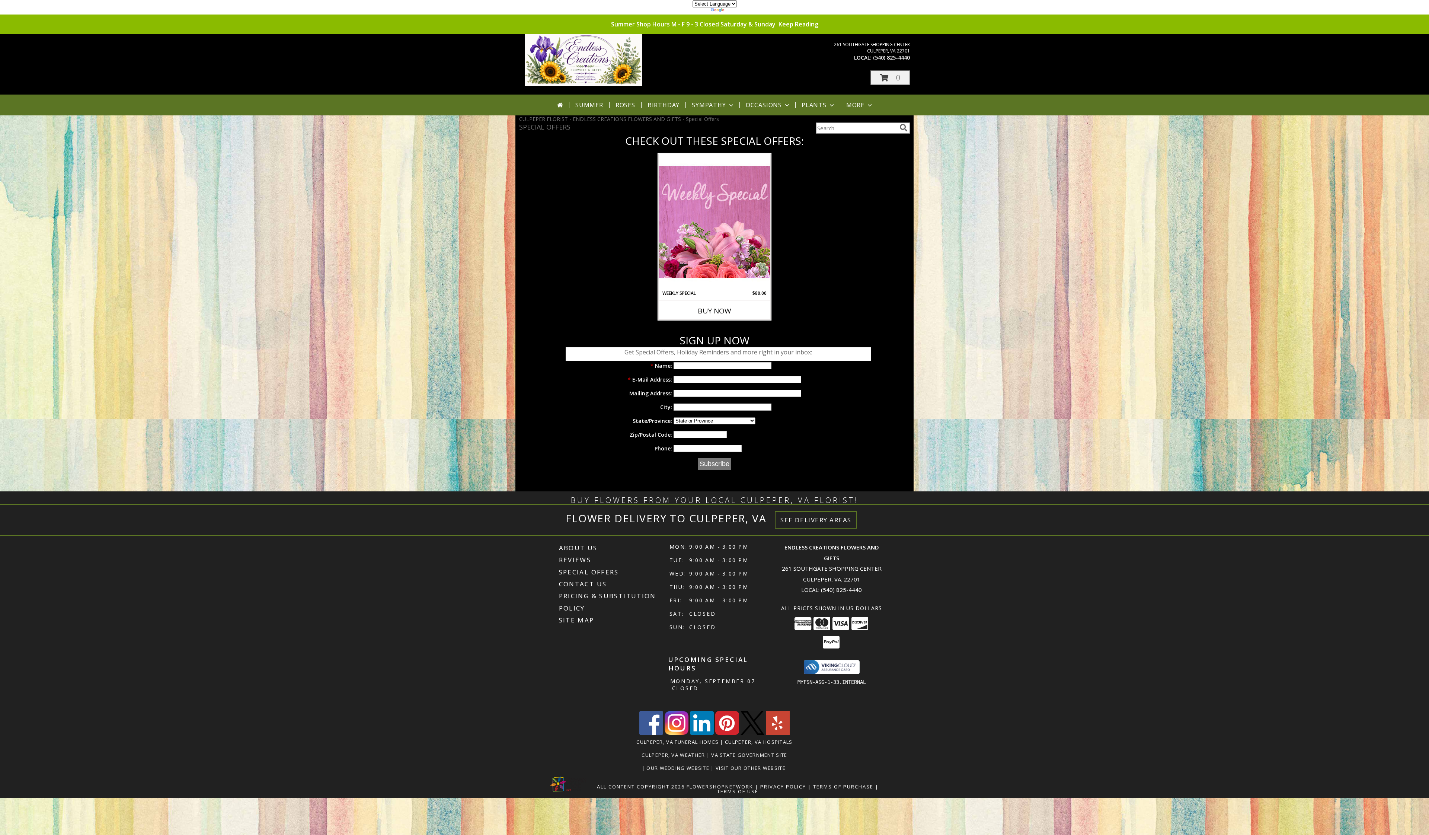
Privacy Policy (783, 786)
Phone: (663, 448)
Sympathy (709, 105)
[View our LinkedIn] (702, 732)
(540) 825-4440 (891, 57)
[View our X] (752, 732)
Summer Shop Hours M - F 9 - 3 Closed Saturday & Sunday (714, 24)
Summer (589, 105)
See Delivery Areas (815, 520)
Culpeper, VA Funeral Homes (677, 742)
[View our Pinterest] (727, 732)
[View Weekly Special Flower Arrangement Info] (714, 221)
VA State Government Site (749, 755)
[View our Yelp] (778, 732)
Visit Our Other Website (751, 768)
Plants (814, 105)
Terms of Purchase (843, 786)
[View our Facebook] (651, 732)
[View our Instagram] (676, 732)
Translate (737, 11)
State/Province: (652, 420)
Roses (625, 105)
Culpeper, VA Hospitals (759, 742)
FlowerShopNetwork (720, 786)
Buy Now (714, 311)
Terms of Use (737, 791)
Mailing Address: (650, 393)
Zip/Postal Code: (651, 434)
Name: (661, 365)
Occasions (764, 105)
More (855, 105)
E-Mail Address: (650, 379)
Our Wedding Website (678, 768)
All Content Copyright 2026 (641, 786)
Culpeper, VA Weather (673, 755)
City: (666, 407)
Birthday (664, 105)
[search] (903, 128)
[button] (890, 77)
